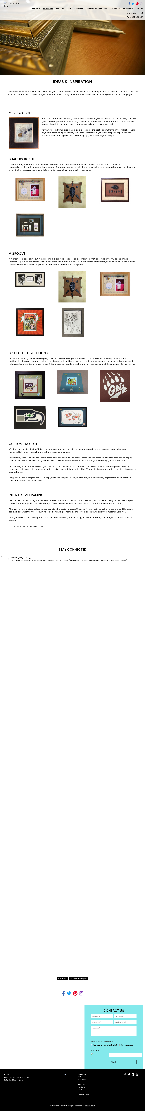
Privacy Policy (90, 1106)
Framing (48, 9)
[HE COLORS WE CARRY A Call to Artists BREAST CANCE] (60, 687)
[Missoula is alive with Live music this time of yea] (84, 820)
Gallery (60, 9)
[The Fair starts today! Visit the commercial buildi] (60, 819)
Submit (114, 1062)
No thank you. (127, 1045)
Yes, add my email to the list (105, 1045)
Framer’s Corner (133, 9)
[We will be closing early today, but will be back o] (109, 815)
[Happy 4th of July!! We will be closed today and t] (133, 819)
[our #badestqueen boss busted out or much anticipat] (133, 583)
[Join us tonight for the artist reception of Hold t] (84, 596)
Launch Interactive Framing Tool (27, 527)
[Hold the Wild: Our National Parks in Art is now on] (36, 858)
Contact (132, 13)
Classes (115, 9)
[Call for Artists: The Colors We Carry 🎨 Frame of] (11, 892)
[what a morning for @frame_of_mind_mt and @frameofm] (11, 587)
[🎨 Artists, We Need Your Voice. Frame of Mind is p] (109, 656)
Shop (35, 9)
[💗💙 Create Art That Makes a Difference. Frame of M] (36, 651)
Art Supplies (76, 9)
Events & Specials (96, 9)
